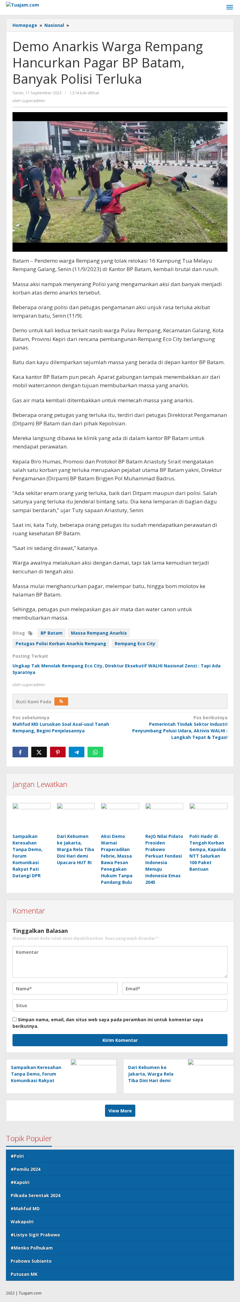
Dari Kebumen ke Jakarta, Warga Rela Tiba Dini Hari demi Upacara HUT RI (75, 849)
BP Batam (51, 633)
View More (120, 1111)
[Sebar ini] (20, 752)
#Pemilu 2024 (25, 1169)
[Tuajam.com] (22, 4)
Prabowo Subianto (31, 1261)
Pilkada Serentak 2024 (35, 1195)
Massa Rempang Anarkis (99, 633)
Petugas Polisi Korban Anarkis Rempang (61, 643)
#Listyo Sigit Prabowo (35, 1235)
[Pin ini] (58, 752)
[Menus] (229, 7)
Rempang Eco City (135, 643)
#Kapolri (20, 1182)
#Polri (17, 1156)
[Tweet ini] (39, 752)
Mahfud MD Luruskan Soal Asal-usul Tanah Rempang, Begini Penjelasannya (60, 724)
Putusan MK (24, 1274)
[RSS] (61, 701)
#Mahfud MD (25, 1208)
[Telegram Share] (76, 752)
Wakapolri (22, 1222)
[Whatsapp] (95, 752)
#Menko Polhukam (32, 1248)
